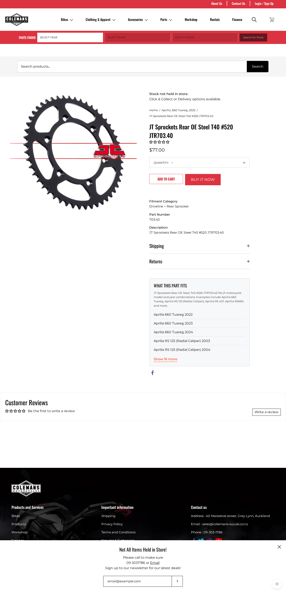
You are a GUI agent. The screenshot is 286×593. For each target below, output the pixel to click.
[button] (159, 142)
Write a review (266, 412)
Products (19, 524)
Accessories (135, 19)
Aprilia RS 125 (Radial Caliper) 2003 (182, 341)
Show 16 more (165, 359)
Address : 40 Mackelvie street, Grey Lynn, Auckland (230, 516)
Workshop (191, 19)
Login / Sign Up (264, 3)
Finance (237, 19)
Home (153, 110)
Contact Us (238, 3)
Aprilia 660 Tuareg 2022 (173, 314)
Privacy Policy (112, 524)
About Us (216, 3)
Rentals (215, 19)
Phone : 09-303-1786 (206, 532)
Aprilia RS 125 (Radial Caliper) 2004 (182, 350)
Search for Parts (253, 37)
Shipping (156, 245)
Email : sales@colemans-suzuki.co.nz (219, 524)
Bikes (64, 19)
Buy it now (203, 179)
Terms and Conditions (118, 532)
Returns (155, 261)
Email (155, 563)
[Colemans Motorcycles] (16, 20)
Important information (117, 507)
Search (257, 66)
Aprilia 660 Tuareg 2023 (173, 323)
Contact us (199, 507)
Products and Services (28, 507)
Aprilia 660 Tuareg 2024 (173, 332)
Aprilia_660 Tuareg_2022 (178, 110)
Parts (163, 19)
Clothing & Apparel (98, 19)
